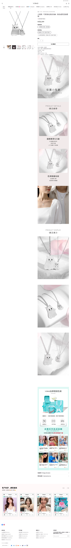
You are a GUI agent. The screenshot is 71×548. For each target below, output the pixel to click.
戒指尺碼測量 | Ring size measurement (7, 535)
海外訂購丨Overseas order (23, 537)
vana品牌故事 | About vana (5, 532)
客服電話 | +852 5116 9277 (40, 537)
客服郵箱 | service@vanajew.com (40, 535)
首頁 (38, 11)
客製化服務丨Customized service (23, 532)
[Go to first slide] (68, 488)
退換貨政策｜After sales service (6, 539)
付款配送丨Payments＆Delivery (23, 534)
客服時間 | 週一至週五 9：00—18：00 (42, 534)
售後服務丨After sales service (23, 535)
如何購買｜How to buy (39, 532)
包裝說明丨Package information (6, 534)
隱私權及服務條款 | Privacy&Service (7, 537)
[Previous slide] (64, 488)
